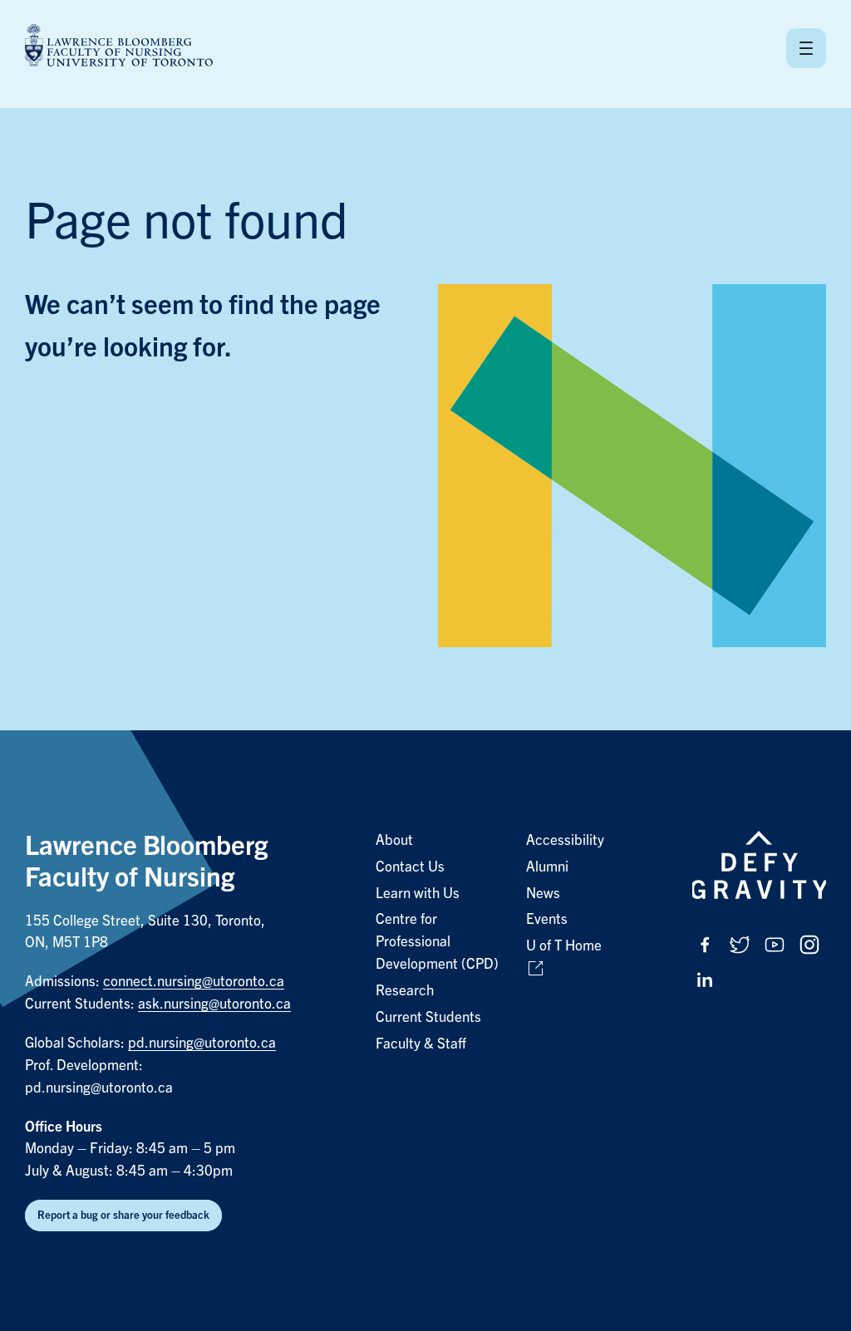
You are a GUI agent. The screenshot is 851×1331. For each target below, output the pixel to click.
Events (547, 919)
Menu (806, 48)
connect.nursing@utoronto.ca (193, 982)
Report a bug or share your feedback (123, 1215)
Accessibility (565, 840)
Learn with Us (418, 894)
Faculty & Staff (421, 1044)
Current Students (428, 1017)
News (543, 894)
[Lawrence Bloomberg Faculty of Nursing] (119, 48)
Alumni (547, 867)
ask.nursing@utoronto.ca (214, 1004)
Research (405, 991)
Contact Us (410, 867)
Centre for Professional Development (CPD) (437, 941)
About (394, 840)
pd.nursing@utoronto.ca (202, 1043)
